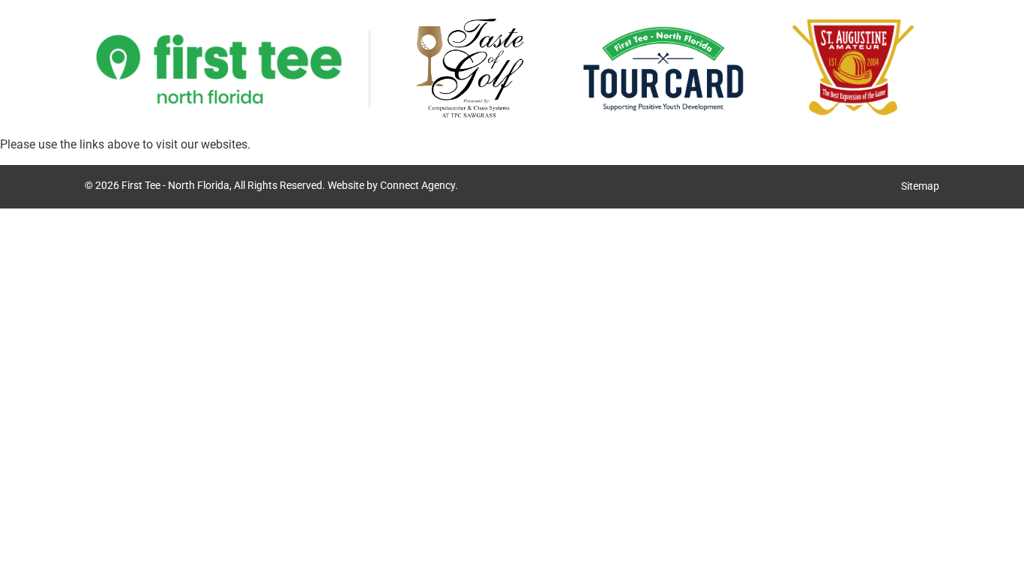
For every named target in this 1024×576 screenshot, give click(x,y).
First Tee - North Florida (175, 185)
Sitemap (920, 186)
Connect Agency (417, 185)
